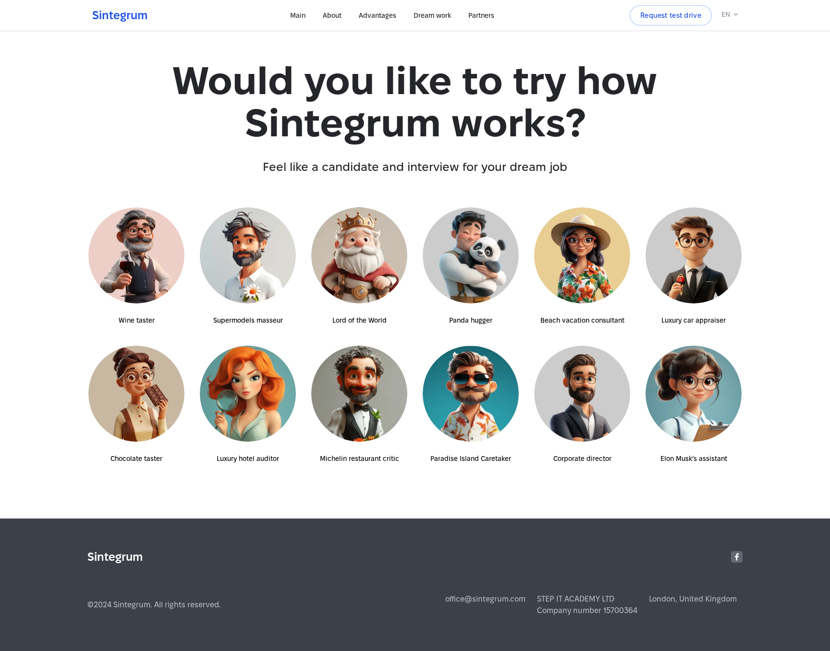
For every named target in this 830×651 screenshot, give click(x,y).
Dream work (432, 15)
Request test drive (670, 16)
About (332, 15)
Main (297, 15)
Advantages (377, 15)
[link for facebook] (737, 557)
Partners (481, 15)
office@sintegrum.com (485, 599)
